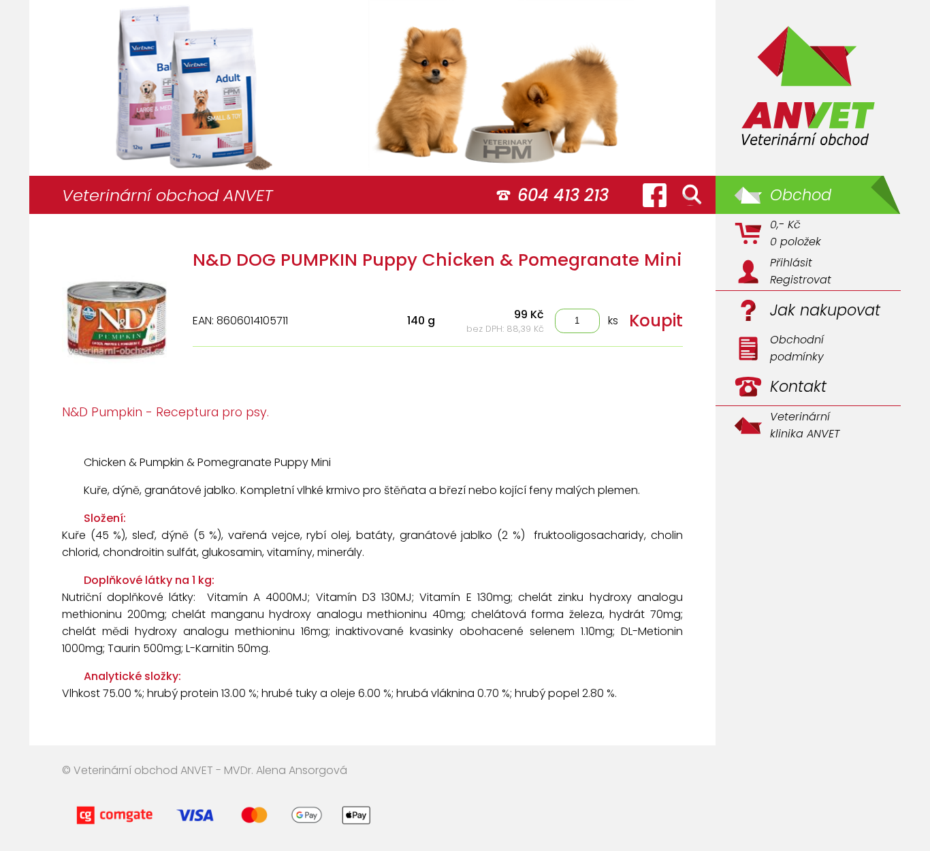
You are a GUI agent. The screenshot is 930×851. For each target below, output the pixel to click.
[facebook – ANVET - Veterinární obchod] (654, 195)
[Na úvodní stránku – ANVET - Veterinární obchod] (808, 88)
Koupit (656, 320)
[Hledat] (692, 195)
